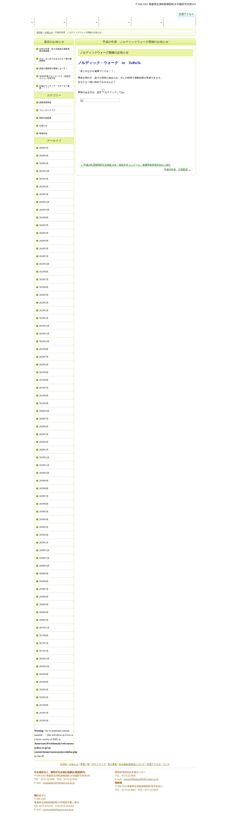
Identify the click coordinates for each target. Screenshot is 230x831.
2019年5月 (43, 511)
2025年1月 (43, 194)
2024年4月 (43, 241)
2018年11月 (44, 558)
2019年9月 (43, 481)
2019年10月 (44, 473)
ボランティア (99, 764)
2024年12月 (44, 202)
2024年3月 (43, 248)
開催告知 (43, 133)
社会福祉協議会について (132, 764)
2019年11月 (44, 465)
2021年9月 (43, 372)
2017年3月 (43, 651)
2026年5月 (43, 148)
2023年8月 (43, 272)
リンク (166, 764)
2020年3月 (43, 434)
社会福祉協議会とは (82, 22)
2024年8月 (43, 217)
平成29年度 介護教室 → (177, 169)
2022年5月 (43, 364)
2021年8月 (43, 380)
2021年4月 (43, 403)
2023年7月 (43, 279)
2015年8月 (43, 705)
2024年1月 (43, 256)
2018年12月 (44, 550)
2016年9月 (43, 674)
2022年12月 (44, 326)
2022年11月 (44, 333)
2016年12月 (44, 659)
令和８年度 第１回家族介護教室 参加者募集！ (55, 50)
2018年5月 (43, 604)
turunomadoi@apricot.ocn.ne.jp (58, 809)
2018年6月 (43, 597)
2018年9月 (43, 573)
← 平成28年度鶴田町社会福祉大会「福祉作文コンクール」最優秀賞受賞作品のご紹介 (125, 165)
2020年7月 (43, 419)
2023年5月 (43, 295)
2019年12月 (44, 457)
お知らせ (49, 32)
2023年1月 (43, 318)
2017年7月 (43, 643)
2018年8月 (43, 581)
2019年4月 (43, 519)
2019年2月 (43, 535)
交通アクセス (186, 14)
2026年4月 (43, 155)
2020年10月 (44, 411)
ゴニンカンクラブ (47, 110)
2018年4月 (43, 612)
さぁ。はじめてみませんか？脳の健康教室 (55, 60)
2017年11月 (44, 628)
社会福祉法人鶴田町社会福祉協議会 (88, 9)
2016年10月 (44, 666)
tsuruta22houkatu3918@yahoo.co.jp (141, 779)
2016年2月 (43, 697)
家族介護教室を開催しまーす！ (53, 68)
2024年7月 (43, 225)
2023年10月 (44, 264)
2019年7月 (43, 496)
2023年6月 (43, 287)
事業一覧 (147, 22)
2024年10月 (44, 210)
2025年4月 (43, 186)
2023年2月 (43, 310)
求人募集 (179, 22)
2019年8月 (43, 488)
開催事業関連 (45, 102)
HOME (50, 22)
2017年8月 (43, 635)
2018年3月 (43, 620)
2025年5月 (43, 179)
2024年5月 (43, 233)
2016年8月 (43, 682)
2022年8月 (43, 349)
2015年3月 (43, 720)
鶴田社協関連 (45, 118)
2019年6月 (43, 504)
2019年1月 (43, 542)
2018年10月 (44, 566)
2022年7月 (43, 357)
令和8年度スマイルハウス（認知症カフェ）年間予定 (55, 77)
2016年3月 (43, 689)
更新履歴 (115, 22)
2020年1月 (43, 450)
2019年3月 (43, 527)
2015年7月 (43, 713)
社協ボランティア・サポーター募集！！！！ (54, 87)
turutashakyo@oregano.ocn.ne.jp (58, 783)
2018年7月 (43, 589)
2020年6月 (43, 426)
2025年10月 (44, 171)
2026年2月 (43, 163)
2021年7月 (43, 388)
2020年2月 (43, 442)
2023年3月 (43, 303)
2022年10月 (44, 341)
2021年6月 (43, 395)
